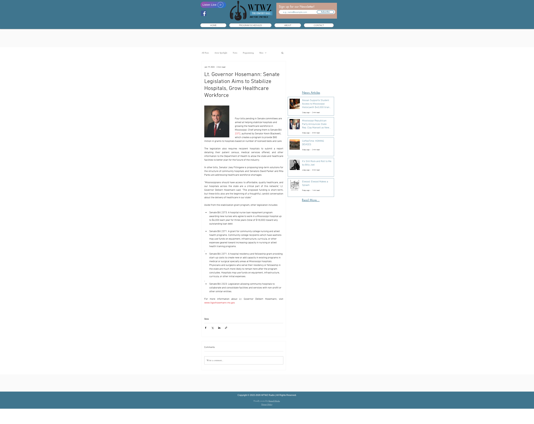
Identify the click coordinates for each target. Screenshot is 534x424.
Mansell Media (274, 401)
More (261, 53)
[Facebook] (203, 13)
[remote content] (243, 309)
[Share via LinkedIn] (219, 327)
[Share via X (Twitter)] (212, 327)
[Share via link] (226, 327)
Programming (248, 53)
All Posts (205, 53)
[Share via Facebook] (205, 327)
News (235, 53)
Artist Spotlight (220, 53)
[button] (250, 25)
